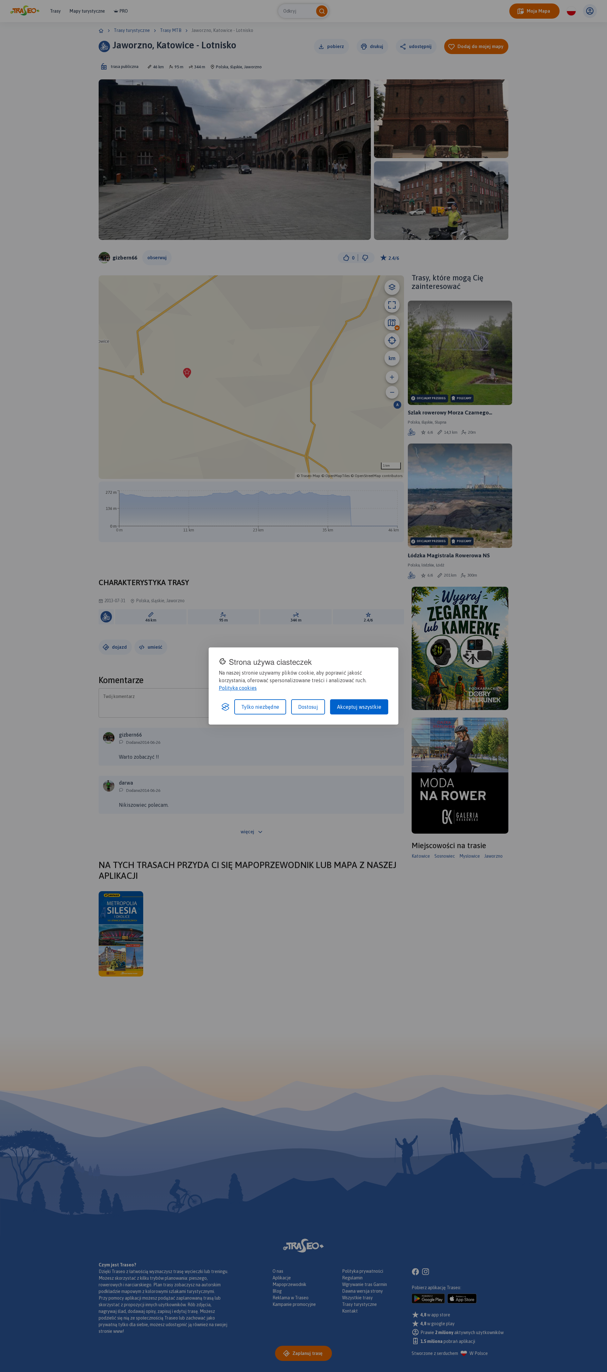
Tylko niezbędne (260, 707)
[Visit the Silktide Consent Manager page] (225, 707)
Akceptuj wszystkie (359, 707)
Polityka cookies (238, 688)
